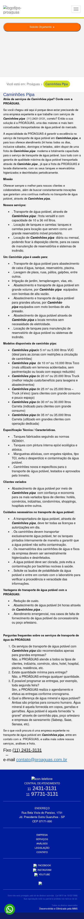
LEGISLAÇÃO (42, 847)
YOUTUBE (44, 874)
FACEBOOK (44, 865)
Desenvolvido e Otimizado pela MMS (58, 908)
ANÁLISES (42, 843)
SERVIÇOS (42, 839)
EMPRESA (42, 834)
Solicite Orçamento (41, 27)
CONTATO (42, 852)
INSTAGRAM (44, 869)
